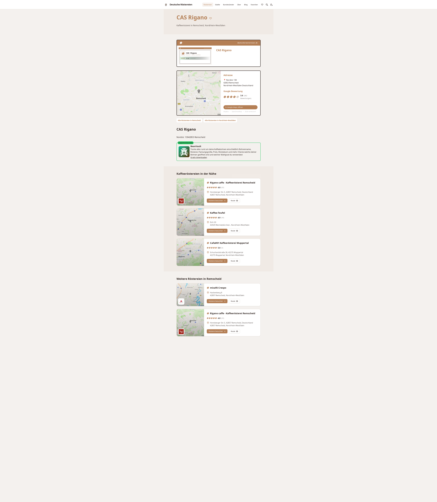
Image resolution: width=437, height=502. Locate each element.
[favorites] (262, 5)
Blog (246, 5)
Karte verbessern (250, 112)
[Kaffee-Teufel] (190, 222)
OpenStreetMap (237, 112)
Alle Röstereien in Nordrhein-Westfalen (220, 120)
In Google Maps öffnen (234, 107)
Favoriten (254, 5)
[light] (271, 5)
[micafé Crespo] (190, 294)
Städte (217, 5)
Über (239, 5)
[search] (267, 5)
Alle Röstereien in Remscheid (189, 120)
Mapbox (226, 112)
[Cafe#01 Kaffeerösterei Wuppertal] (190, 252)
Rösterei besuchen (216, 200)
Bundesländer (228, 5)
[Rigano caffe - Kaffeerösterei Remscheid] (190, 192)
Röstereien (208, 5)
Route (233, 200)
